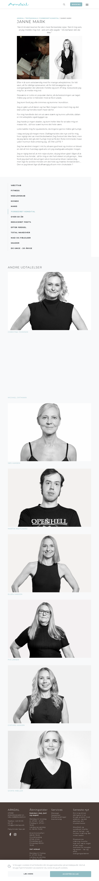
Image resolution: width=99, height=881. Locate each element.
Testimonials (31, 18)
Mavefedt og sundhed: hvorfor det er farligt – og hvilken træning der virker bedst (82, 831)
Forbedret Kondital (49, 18)
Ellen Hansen (15, 594)
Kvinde (15, 201)
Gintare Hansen (16, 725)
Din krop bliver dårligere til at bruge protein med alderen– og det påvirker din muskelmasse (81, 818)
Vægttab (16, 185)
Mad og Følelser (21, 238)
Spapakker (56, 815)
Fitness (15, 190)
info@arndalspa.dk (16, 825)
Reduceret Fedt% (21, 222)
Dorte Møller (15, 791)
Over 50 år (17, 217)
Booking (76, 4)
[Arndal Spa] (18, 4)
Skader (15, 243)
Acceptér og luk (71, 874)
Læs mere (28, 874)
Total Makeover (20, 232)
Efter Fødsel (18, 227)
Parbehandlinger (58, 817)
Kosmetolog (56, 819)
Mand (14, 206)
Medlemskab (18, 196)
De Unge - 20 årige (21, 248)
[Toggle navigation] (87, 4)
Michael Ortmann (17, 397)
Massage (55, 813)
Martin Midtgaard (18, 529)
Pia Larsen (13, 660)
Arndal (20, 18)
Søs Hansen (14, 463)
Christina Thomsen (18, 332)
